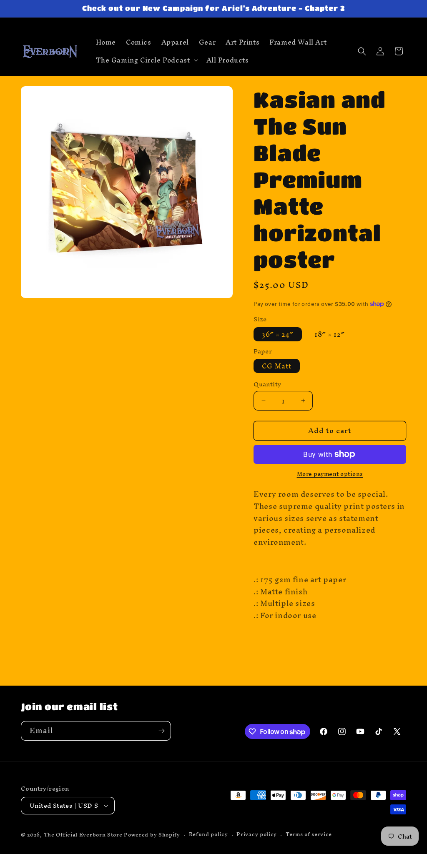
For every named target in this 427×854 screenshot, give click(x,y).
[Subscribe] (161, 731)
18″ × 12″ (329, 334)
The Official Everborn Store (83, 835)
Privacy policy (256, 835)
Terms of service (309, 835)
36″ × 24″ (278, 334)
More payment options (330, 474)
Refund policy (208, 835)
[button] (146, 60)
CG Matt (276, 366)
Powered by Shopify (152, 835)
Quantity (267, 384)
